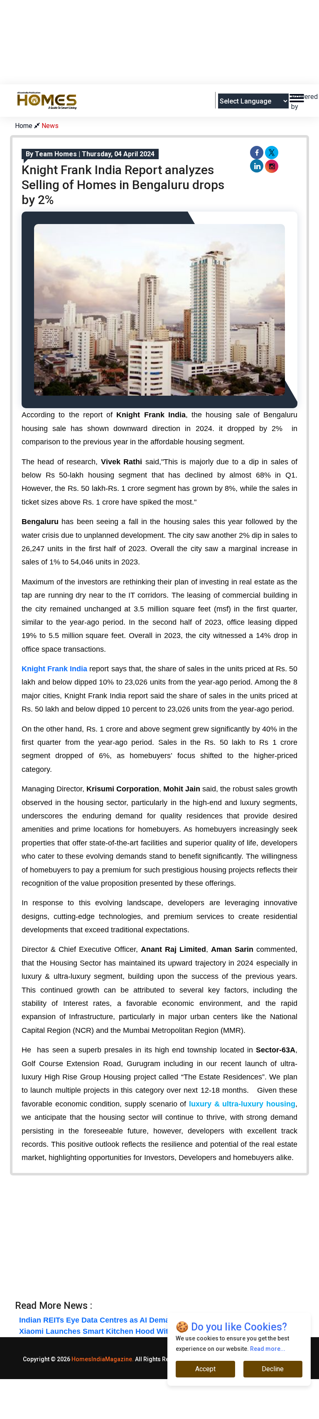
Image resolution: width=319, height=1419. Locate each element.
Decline (273, 1369)
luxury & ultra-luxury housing (242, 1104)
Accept (205, 1369)
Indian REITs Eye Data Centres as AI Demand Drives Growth (125, 1320)
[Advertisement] (166, 62)
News (50, 126)
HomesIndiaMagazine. (102, 1359)
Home (24, 126)
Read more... (267, 1348)
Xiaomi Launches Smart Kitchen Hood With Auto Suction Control (134, 1331)
